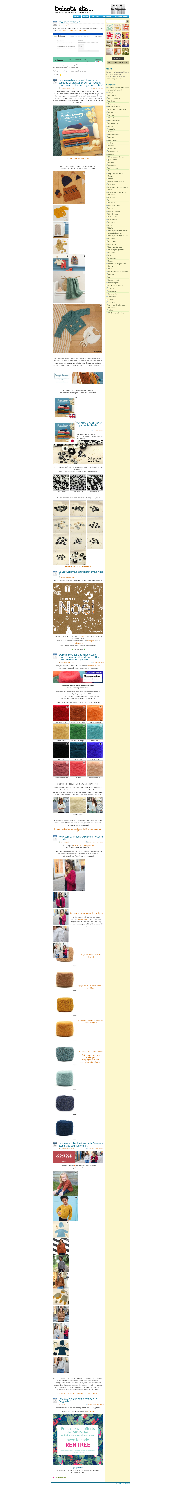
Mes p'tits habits (114, 206)
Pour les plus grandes (116, 250)
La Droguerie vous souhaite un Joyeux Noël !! (81, 573)
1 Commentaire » (99, 430)
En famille (111, 146)
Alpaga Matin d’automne (86, 1020)
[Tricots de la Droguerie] (90, 9)
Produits (111, 255)
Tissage (111, 299)
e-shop (63, 88)
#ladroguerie (78, 643)
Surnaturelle (112, 294)
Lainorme (111, 171)
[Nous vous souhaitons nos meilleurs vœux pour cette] (109, 43)
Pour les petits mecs (115, 247)
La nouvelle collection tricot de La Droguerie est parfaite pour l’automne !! (81, 1144)
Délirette (111, 132)
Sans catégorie (65, 25)
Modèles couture (114, 211)
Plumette (111, 239)
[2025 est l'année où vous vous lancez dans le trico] (109, 51)
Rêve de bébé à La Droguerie (118, 272)
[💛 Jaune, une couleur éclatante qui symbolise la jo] (117, 27)
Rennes (111, 277)
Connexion (127, 1483)
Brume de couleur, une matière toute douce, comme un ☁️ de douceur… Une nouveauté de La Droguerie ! (79, 657)
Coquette (111, 129)
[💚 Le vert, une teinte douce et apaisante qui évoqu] (109, 27)
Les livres (111, 197)
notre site (90, 1411)
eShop (85, 17)
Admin (119, 1483)
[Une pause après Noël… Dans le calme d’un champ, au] (125, 51)
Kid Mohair (112, 165)
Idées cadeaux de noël (67, 577)
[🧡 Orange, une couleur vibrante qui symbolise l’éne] (125, 27)
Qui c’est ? (95, 17)
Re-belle (111, 274)
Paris (110, 225)
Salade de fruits (113, 280)
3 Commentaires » (98, 662)
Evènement (112, 148)
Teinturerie (112, 297)
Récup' (110, 261)
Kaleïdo (111, 162)
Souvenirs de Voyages (115, 285)
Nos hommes (113, 220)
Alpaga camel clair (86, 955)
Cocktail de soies (114, 121)
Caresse (111, 115)
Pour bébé (112, 241)
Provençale (112, 258)
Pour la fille (112, 244)
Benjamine (112, 95)
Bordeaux (111, 101)
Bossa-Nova (112, 104)
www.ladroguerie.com (114, 79)
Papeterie (111, 222)
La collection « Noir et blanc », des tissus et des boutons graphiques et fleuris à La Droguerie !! (80, 425)
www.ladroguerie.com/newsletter (74, 30)
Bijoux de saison (114, 98)
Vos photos (107, 17)
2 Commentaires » (98, 88)
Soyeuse (111, 288)
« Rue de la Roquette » (83, 845)
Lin (109, 200)
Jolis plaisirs (112, 160)
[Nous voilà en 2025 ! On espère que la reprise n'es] (125, 35)
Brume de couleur (93, 666)
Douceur (111, 137)
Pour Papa (111, 253)
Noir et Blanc (112, 217)
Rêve (110, 269)
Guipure (111, 154)
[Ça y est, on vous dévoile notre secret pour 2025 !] (117, 35)
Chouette (111, 118)
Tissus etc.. (112, 302)
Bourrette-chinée (114, 107)
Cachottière (112, 112)
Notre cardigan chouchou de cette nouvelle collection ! (81, 838)
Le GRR (110, 179)
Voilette (111, 310)
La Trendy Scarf (113, 168)
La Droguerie (82, 636)
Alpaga (110, 93)
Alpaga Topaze (83, 986)
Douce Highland (114, 135)
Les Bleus (111, 184)
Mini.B (110, 208)
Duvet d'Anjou (113, 140)
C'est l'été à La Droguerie (117, 109)
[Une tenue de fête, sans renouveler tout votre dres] (125, 43)
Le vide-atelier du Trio (116, 181)
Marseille (111, 203)
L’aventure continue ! (69, 22)
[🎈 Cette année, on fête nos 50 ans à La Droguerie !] (109, 35)
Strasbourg (112, 291)
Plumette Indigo (97, 1051)
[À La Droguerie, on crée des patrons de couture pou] (117, 51)
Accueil (76, 17)
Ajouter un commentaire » (96, 842)
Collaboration (113, 123)
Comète (111, 126)
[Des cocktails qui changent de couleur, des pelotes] (117, 43)
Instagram (90, 641)
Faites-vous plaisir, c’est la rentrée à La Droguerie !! (78, 1400)
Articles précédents (61, 1477)
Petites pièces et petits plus (118, 236)
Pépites (110, 228)
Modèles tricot (69, 88)
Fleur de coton (113, 151)
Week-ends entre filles (116, 313)
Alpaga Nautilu (84, 1051)
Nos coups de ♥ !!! (121, 17)
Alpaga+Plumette (84, 919)
